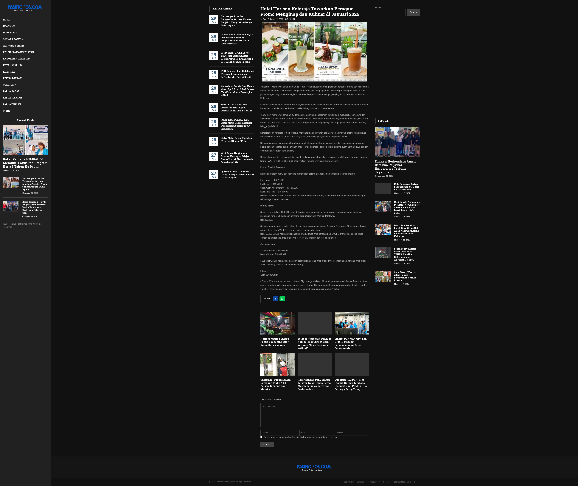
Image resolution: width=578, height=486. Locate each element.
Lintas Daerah (12, 78)
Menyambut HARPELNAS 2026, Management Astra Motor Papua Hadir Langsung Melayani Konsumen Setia (237, 57)
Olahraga (9, 84)
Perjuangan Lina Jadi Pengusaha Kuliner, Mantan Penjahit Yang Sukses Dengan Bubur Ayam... (34, 184)
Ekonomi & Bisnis (13, 45)
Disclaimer (361, 482)
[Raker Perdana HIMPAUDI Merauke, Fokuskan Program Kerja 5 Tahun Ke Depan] (25, 140)
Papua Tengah (12, 104)
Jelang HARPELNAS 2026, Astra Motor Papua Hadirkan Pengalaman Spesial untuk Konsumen (237, 124)
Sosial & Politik (13, 39)
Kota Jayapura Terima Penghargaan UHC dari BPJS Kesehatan (406, 187)
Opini (6, 110)
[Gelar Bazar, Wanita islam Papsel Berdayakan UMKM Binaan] (383, 276)
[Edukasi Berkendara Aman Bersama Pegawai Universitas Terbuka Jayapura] (397, 142)
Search (378, 7)
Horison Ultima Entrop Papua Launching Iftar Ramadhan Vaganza (274, 342)
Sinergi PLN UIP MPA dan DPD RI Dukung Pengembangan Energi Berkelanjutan (351, 343)
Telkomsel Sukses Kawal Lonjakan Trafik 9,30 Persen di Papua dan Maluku (276, 384)
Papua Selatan (12, 97)
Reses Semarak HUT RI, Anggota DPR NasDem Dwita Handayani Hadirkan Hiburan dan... (34, 207)
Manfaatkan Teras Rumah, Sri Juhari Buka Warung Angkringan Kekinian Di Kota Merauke (237, 39)
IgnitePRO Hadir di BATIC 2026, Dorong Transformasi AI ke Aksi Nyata (237, 174)
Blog (416, 482)
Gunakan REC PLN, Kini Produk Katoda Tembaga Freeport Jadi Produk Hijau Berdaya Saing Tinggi (351, 384)
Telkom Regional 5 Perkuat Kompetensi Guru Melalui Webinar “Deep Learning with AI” (314, 343)
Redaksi (386, 482)
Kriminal (9, 71)
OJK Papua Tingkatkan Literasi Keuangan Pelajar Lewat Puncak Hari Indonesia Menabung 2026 (237, 158)
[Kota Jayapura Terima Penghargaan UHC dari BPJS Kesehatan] (383, 188)
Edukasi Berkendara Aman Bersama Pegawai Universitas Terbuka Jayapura (395, 166)
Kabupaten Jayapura (17, 58)
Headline (9, 26)
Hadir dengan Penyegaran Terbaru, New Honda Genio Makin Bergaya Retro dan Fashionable (314, 384)
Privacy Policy (374, 482)
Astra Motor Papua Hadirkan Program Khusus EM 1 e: (237, 139)
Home (6, 19)
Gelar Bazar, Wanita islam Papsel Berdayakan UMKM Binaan (405, 276)
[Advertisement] (397, 67)
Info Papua (10, 32)
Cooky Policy (349, 482)
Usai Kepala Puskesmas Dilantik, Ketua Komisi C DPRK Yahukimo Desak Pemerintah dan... (407, 207)
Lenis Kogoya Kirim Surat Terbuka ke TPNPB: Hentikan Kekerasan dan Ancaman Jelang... (405, 254)
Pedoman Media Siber (402, 482)
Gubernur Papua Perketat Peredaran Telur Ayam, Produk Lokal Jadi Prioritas (236, 107)
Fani (264, 19)
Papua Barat (11, 91)
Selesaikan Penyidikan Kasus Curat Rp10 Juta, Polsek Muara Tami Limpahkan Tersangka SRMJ (237, 91)
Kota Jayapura (13, 65)
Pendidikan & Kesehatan (18, 52)
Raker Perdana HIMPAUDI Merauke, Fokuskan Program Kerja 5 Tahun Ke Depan (25, 162)
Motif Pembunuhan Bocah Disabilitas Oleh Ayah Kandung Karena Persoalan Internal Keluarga (406, 231)
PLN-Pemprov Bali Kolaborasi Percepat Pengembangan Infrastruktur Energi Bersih (237, 74)
